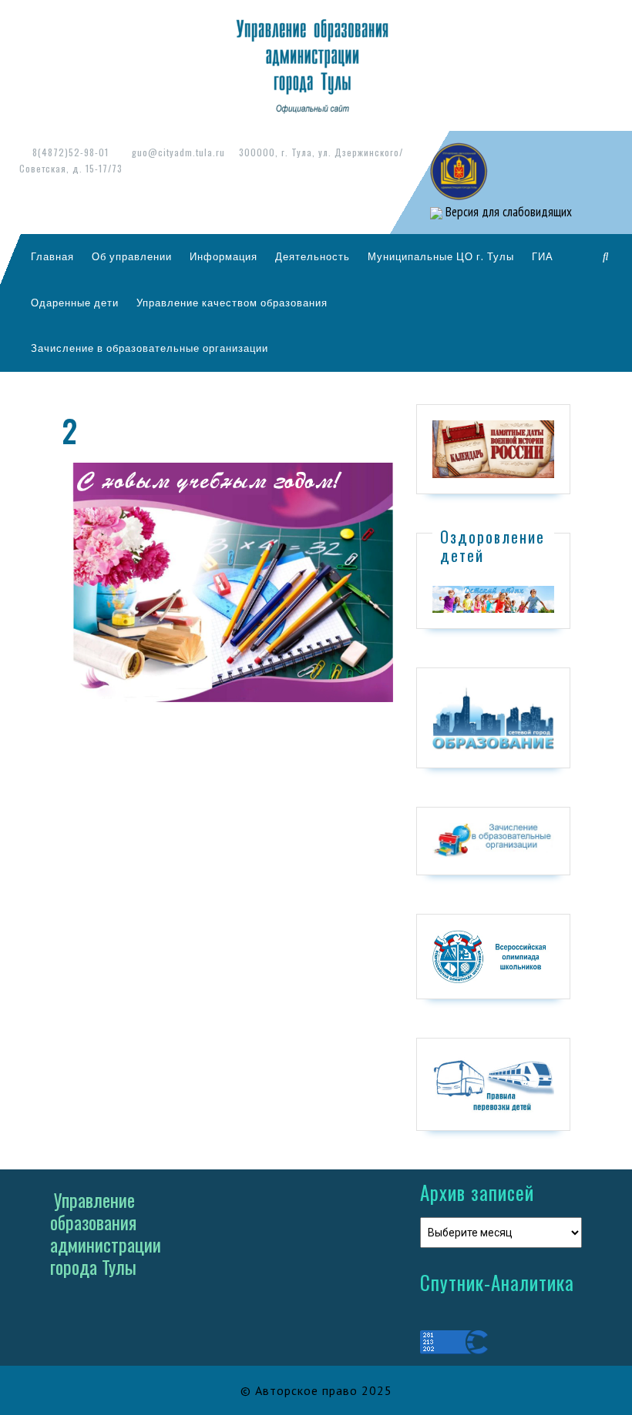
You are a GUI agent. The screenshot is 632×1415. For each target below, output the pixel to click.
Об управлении (132, 256)
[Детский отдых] (493, 598)
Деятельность (312, 256)
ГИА (542, 256)
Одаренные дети (75, 302)
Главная (52, 256)
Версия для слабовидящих (507, 211)
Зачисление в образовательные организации (149, 348)
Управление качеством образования (232, 302)
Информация (223, 256)
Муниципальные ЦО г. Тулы (441, 256)
